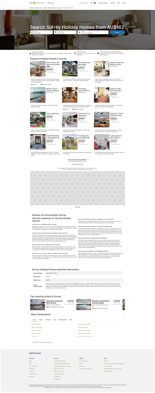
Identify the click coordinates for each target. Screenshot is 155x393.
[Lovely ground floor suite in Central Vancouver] (109, 145)
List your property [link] (33, 366)
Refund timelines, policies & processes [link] (112, 368)
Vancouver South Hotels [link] (84, 324)
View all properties (77, 164)
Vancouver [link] (59, 7)
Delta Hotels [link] (35, 336)
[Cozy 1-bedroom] (45, 122)
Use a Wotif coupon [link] (108, 371)
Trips (118, 3)
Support (112, 3)
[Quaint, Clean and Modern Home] (109, 73)
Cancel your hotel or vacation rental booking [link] (114, 363)
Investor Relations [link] (33, 373)
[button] (77, 314)
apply (51, 342)
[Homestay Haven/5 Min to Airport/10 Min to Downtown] (77, 99)
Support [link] (106, 361)
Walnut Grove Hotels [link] (37, 327)
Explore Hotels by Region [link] (59, 361)
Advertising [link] (31, 376)
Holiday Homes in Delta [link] (84, 330)
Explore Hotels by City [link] (59, 368)
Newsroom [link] (31, 371)
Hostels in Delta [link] (36, 333)
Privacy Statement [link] (83, 361)
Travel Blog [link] (56, 376)
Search (117, 32)
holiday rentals (47, 53)
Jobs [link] (30, 363)
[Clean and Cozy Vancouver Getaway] (77, 122)
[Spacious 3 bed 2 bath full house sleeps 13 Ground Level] (109, 122)
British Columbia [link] (52, 7)
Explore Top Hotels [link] (58, 371)
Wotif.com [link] (31, 7)
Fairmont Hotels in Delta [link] (84, 333)
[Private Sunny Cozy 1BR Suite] (77, 145)
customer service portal (93, 257)
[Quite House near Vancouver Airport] (45, 73)
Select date (37, 33)
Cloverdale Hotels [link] (36, 324)
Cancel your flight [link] (108, 366)
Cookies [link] (81, 363)
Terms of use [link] (82, 366)
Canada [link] (45, 7)
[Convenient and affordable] (77, 73)
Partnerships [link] (32, 368)
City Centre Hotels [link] (83, 327)
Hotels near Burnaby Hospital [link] (85, 336)
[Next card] (125, 304)
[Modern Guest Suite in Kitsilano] (45, 99)
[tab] (34, 319)
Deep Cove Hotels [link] (36, 330)
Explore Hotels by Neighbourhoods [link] (62, 363)
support (81, 53)
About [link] (30, 361)
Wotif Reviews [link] (57, 379)
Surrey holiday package (112, 243)
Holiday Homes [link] (38, 7)
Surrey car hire (82, 243)
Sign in (124, 3)
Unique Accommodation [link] (59, 373)
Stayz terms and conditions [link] (85, 368)
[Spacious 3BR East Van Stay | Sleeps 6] (109, 99)
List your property (103, 3)
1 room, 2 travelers (87, 33)
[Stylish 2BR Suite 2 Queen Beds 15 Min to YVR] (45, 145)
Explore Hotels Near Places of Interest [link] (62, 366)
